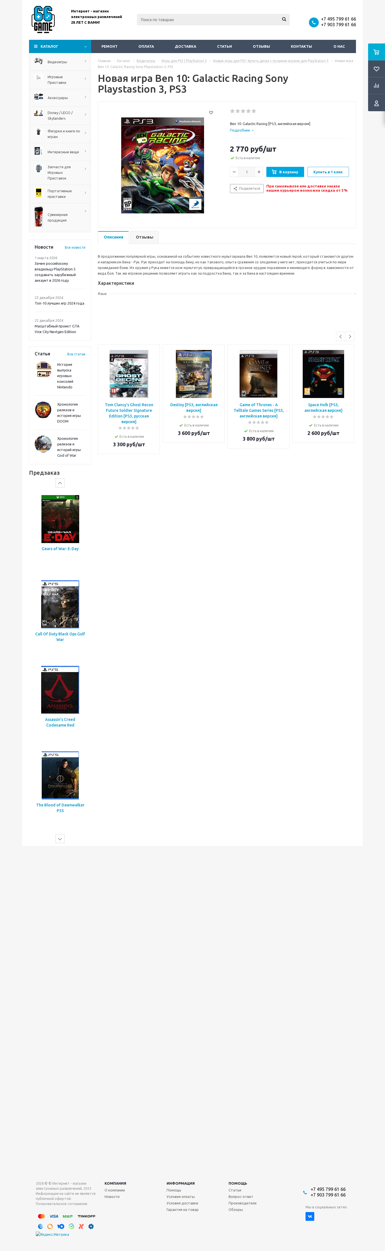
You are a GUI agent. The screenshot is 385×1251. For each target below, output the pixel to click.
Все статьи (76, 354)
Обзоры (236, 1209)
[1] (232, 111)
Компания (115, 1183)
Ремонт (109, 46)
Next (350, 336)
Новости (112, 1196)
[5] (254, 111)
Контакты (301, 46)
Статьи (224, 46)
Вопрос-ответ (241, 1196)
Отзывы (261, 46)
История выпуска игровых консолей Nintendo (65, 375)
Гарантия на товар (183, 1209)
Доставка (185, 46)
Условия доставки (182, 1203)
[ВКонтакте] (310, 1216)
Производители (242, 1203)
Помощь (238, 1183)
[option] (60, 529)
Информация (181, 1183)
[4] (248, 111)
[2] (238, 111)
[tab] (242, 130)
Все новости (75, 247)
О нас (339, 46)
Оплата (146, 46)
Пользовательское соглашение (61, 1204)
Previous (341, 336)
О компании (115, 1190)
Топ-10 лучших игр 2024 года (59, 303)
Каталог (49, 46)
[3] (243, 111)
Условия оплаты (181, 1196)
